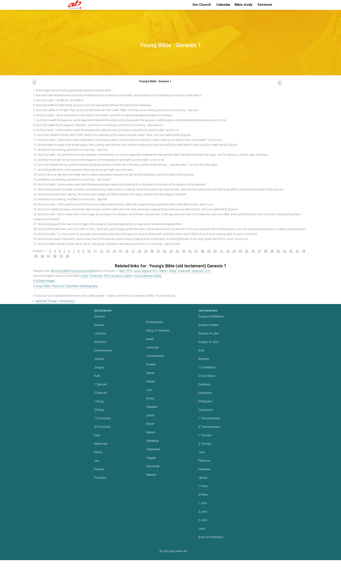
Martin (163, 270)
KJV (112, 275)
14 (114, 251)
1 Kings (99, 401)
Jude (201, 528)
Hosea (150, 381)
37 (259, 251)
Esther (98, 452)
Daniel (150, 373)
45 (35, 255)
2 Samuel (100, 393)
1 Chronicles (102, 418)
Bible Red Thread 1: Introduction (55, 301)
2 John (202, 511)
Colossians (205, 410)
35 (246, 251)
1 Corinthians (206, 367)
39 (272, 251)
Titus (201, 452)
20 (152, 251)
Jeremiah (152, 347)
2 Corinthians (206, 376)
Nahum (151, 432)
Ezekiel (151, 364)
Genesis (99, 316)
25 (183, 251)
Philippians (205, 401)
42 (290, 251)
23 (170, 251)
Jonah (150, 415)
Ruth (97, 376)
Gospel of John (208, 342)
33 (234, 251)
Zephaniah (153, 449)
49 (61, 255)
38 (265, 251)
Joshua (99, 359)
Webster (148, 275)
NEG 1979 (125, 270)
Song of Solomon (158, 330)
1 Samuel (100, 384)
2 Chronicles (102, 427)
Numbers (100, 342)
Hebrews (204, 469)
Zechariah (152, 466)
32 (227, 251)
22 (164, 251)
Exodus (99, 325)
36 (253, 251)
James (202, 477)
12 (101, 251)
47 (48, 255)
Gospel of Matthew (211, 316)
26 (189, 251)
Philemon (204, 460)
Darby (172, 270)
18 (139, 251)
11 (95, 251)
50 (67, 255)
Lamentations (155, 356)
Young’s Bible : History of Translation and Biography (65, 285)
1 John (202, 503)
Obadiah (151, 407)
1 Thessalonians (209, 418)
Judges (99, 367)
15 (120, 251)
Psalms (99, 469)
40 (278, 251)
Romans (203, 359)
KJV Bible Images (44, 280)
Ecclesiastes (154, 322)
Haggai (151, 458)
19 (145, 251)
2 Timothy (204, 444)
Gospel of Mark (208, 325)
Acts (201, 350)
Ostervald (184, 270)
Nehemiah (101, 444)
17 (133, 251)
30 (215, 251)
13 (107, 251)
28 (202, 251)
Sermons (265, 5)
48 (54, 255)
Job (96, 460)
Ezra (97, 435)
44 (303, 251)
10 (88, 251)
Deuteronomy (103, 350)
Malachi (151, 474)
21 (158, 251)
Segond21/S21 (201, 270)
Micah (150, 424)
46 (42, 255)
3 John (202, 520)
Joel (149, 390)
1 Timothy (204, 435)
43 (297, 251)
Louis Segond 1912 (146, 270)
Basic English (123, 275)
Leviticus (100, 333)
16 (126, 251)
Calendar (223, 5)
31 (221, 251)
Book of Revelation (210, 537)
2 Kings (99, 410)
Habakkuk (152, 441)
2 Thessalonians (209, 427)
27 (196, 251)
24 (177, 251)
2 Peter (203, 494)
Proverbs (100, 477)
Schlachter (95, 275)
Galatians (204, 384)
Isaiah (150, 339)
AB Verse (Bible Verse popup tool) (71, 270)
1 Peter (203, 486)
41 (284, 251)
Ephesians (205, 393)
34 (240, 251)
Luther (84, 275)
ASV (106, 275)
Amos (150, 398)
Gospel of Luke (208, 333)
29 (208, 251)
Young (137, 275)
